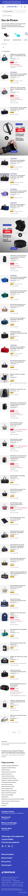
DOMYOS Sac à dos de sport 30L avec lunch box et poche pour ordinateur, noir (18, 404)
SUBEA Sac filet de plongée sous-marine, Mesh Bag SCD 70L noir (18, 572)
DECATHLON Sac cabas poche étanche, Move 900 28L (18, 490)
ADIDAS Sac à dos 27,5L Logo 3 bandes (18, 613)
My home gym (5, 803)
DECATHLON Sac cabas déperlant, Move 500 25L (16, 503)
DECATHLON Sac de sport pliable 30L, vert (18, 630)
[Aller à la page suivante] (19, 732)
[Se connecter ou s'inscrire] (21, 6)
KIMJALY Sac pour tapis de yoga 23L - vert (18, 716)
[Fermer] (25, 2)
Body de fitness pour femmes (9, 790)
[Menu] (3, 6)
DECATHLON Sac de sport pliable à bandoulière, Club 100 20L (18, 74)
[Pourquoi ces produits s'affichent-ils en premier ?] (2, 51)
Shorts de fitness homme (7, 786)
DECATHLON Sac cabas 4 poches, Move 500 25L (16, 423)
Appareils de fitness (6, 774)
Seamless (3, 805)
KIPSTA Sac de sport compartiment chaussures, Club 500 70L (18, 333)
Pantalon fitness (5, 769)
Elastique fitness (17, 40)
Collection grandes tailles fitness (10, 765)
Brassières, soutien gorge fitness (9, 780)
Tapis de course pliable (7, 794)
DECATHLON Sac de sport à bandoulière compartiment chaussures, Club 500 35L (17, 546)
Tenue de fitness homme (7, 776)
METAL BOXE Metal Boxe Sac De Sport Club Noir (18, 684)
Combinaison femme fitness (8, 778)
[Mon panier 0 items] (25, 6)
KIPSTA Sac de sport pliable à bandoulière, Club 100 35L (17, 161)
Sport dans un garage (7, 784)
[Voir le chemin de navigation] (2, 15)
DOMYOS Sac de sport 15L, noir (18, 389)
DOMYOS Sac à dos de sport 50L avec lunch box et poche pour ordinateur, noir (18, 257)
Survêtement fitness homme (8, 782)
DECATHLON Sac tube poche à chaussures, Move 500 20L (18, 305)
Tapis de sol (7, 40)
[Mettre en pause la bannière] (23, 2)
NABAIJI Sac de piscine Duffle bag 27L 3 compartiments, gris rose (18, 89)
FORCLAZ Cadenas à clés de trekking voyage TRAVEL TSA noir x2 (17, 702)
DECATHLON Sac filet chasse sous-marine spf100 (17, 518)
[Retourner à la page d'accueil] (12, 7)
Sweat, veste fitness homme (8, 792)
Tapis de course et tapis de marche (10, 801)
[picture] (4, 58)
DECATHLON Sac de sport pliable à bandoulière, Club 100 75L (18, 108)
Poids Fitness (4, 797)
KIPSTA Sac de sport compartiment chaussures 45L (18, 600)
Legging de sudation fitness (8, 767)
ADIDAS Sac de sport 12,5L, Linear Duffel (18, 657)
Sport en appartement (7, 788)
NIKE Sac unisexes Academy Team (17, 375)
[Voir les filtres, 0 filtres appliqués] (3, 47)
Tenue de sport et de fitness (8, 771)
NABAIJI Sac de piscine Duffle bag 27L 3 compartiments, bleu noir (18, 56)
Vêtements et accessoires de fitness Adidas (12, 799)
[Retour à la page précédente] (8, 732)
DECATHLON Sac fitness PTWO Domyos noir (18, 643)
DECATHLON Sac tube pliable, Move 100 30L (17, 476)
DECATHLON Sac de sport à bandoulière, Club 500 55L (17, 531)
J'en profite (14, 151)
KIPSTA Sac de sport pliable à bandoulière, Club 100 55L (17, 176)
